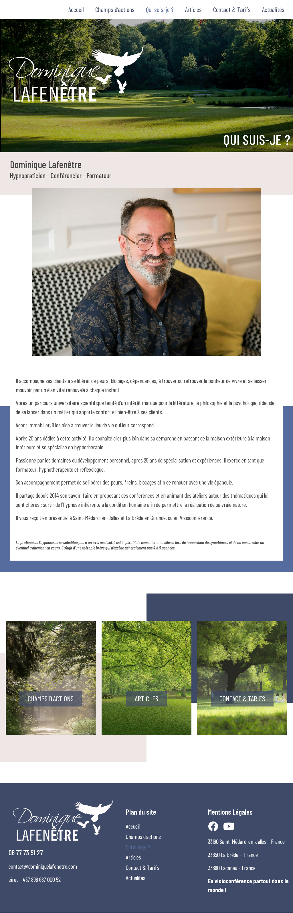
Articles (193, 9)
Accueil (76, 9)
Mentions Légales (230, 811)
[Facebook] (213, 826)
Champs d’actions (114, 9)
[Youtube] (229, 826)
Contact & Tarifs (232, 9)
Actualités (273, 9)
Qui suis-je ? (160, 9)
